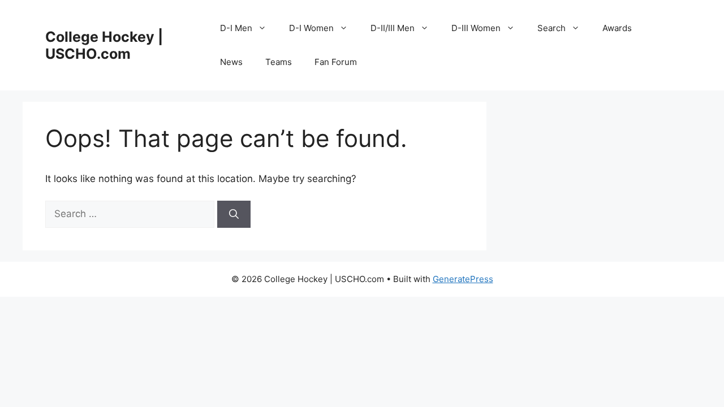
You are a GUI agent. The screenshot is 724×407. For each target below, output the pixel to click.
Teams (278, 62)
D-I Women (311, 28)
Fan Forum (335, 62)
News (231, 62)
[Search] (234, 214)
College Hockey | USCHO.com (104, 45)
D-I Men (236, 28)
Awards (617, 28)
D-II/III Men (392, 28)
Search (551, 28)
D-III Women (476, 28)
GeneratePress (463, 279)
